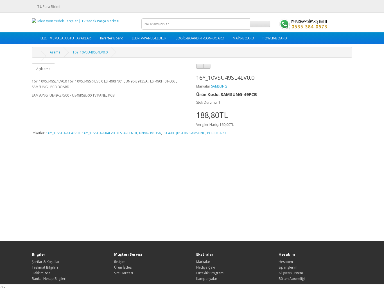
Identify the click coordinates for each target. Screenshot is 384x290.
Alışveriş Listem (291, 273)
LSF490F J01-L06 (175, 133)
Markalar (203, 261)
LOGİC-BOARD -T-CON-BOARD (200, 38)
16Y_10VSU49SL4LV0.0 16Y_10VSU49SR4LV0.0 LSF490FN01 (91, 133)
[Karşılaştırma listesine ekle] (207, 66)
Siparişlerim (288, 267)
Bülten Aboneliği (292, 278)
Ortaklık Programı (210, 273)
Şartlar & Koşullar (46, 261)
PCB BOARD (216, 133)
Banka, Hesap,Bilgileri (49, 278)
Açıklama (43, 68)
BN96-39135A (150, 133)
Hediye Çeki (205, 267)
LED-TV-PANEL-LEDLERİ (149, 38)
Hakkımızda (41, 273)
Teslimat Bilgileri (45, 267)
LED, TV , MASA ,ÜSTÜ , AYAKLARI (66, 38)
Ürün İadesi (123, 267)
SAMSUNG (219, 86)
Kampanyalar (206, 278)
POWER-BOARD (275, 38)
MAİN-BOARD (243, 38)
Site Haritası (123, 273)
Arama (55, 52)
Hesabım (286, 261)
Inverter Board (111, 38)
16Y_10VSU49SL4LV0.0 (90, 52)
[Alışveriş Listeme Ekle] (200, 66)
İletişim (119, 261)
